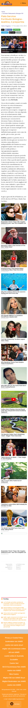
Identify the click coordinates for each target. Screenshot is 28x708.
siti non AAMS (14, 652)
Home (3, 11)
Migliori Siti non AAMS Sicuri (14, 678)
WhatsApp (17, 29)
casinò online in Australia (14, 656)
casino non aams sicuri (14, 645)
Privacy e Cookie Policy (14, 638)
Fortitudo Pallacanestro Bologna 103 (13, 13)
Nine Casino (14, 674)
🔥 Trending (4, 599)
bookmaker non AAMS (14, 641)
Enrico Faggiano (6, 26)
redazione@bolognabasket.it (16, 699)
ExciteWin (14, 660)
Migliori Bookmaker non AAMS (14, 681)
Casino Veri (14, 663)
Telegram (5, 32)
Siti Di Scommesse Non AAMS (14, 667)
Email (19, 32)
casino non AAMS (14, 670)
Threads (13, 32)
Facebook (9, 29)
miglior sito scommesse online (14, 649)
